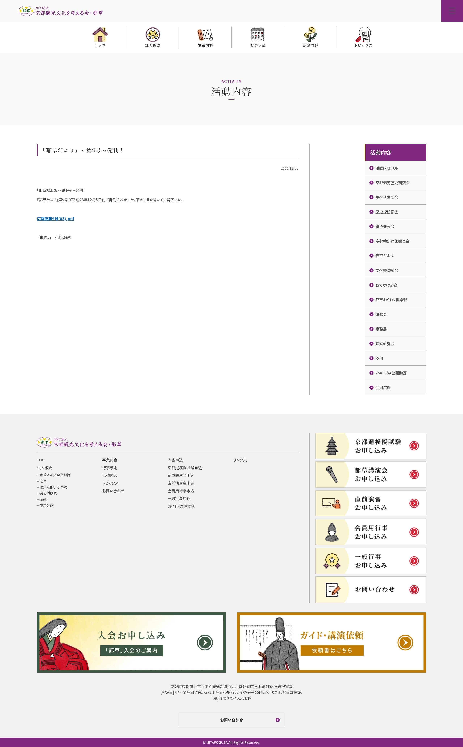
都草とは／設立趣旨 (55, 474)
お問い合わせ (113, 490)
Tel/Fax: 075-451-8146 (231, 698)
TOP (40, 460)
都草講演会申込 (181, 475)
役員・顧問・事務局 (53, 486)
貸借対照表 (48, 492)
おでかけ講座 (386, 285)
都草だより (384, 255)
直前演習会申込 (181, 483)
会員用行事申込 (181, 490)
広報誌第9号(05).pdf (55, 218)
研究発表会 (384, 226)
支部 (379, 358)
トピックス (110, 483)
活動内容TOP (386, 168)
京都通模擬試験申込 (185, 467)
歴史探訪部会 (386, 211)
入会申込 (175, 460)
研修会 (381, 314)
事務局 (381, 329)
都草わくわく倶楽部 (391, 299)
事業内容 (109, 460)
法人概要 (44, 467)
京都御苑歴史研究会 (392, 182)
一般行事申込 (179, 498)
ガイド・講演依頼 (181, 506)
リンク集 (240, 460)
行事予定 (109, 467)
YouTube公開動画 (391, 373)
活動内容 (109, 475)
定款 (43, 499)
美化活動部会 (386, 197)
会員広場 (383, 387)
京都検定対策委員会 (392, 241)
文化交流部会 (386, 270)
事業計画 (47, 505)
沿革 (43, 480)
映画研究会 (384, 343)
